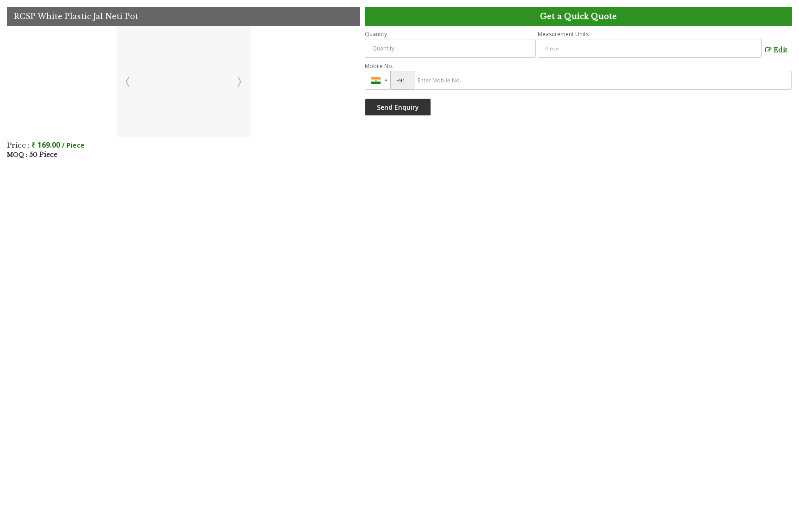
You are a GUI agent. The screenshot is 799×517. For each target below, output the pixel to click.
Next (238, 81)
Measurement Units (563, 34)
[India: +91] (378, 80)
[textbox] (650, 48)
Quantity (376, 34)
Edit (779, 50)
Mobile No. (379, 66)
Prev (128, 81)
